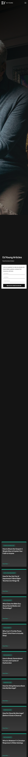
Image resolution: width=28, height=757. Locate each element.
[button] (25, 3)
